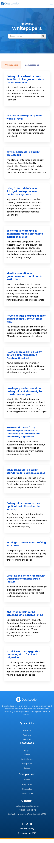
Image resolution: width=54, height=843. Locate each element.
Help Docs (27, 784)
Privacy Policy (27, 828)
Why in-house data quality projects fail (23, 153)
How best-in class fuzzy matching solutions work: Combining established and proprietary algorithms (24, 432)
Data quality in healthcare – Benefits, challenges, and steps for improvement (25, 79)
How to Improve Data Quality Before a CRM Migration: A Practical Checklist (24, 355)
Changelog (27, 789)
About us (27, 730)
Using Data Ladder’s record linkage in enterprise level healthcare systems (23, 191)
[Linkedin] (31, 824)
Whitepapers (27, 763)
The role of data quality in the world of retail (24, 117)
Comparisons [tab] (32, 64)
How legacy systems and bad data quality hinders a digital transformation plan (24, 391)
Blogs (27, 750)
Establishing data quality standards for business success (26, 471)
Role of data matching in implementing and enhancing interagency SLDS (25, 233)
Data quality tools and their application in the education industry (24, 506)
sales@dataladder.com (27, 806)
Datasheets (27, 759)
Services (27, 739)
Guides (27, 768)
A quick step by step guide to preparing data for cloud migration (24, 654)
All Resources (27, 793)
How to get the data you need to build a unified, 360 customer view (26, 318)
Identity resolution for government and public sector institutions (25, 276)
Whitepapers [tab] (11, 64)
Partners (27, 735)
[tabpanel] (27, 376)
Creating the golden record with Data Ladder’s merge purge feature (26, 578)
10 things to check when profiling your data (26, 544)
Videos (27, 754)
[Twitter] (27, 824)
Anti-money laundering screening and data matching (25, 613)
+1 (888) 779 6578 (27, 810)
